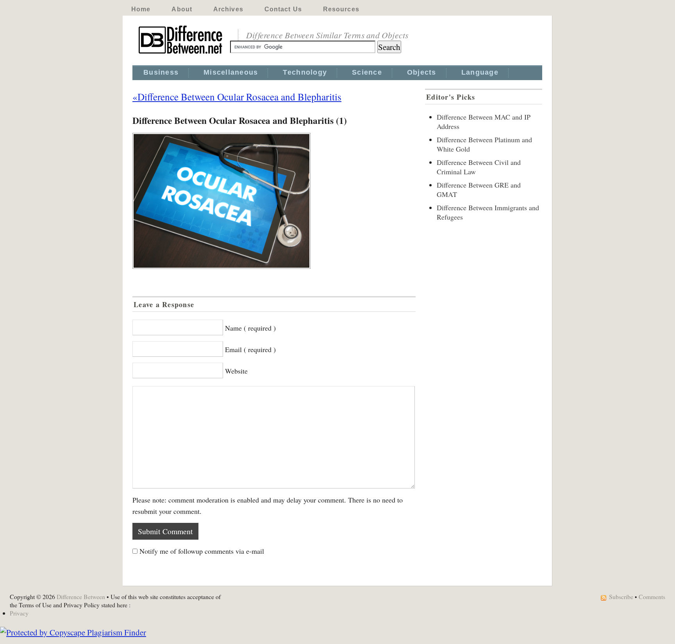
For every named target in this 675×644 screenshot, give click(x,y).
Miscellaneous (231, 72)
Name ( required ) (250, 328)
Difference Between (81, 596)
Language (479, 72)
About (181, 9)
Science (367, 72)
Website (236, 371)
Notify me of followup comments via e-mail (201, 551)
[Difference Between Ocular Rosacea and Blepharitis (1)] (274, 201)
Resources (341, 9)
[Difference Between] (181, 54)
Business (161, 72)
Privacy (19, 613)
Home (140, 9)
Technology (305, 72)
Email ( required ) (250, 349)
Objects (421, 72)
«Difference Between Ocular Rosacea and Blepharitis (236, 96)
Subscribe (621, 596)
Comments (652, 596)
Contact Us (283, 9)
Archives (228, 9)
